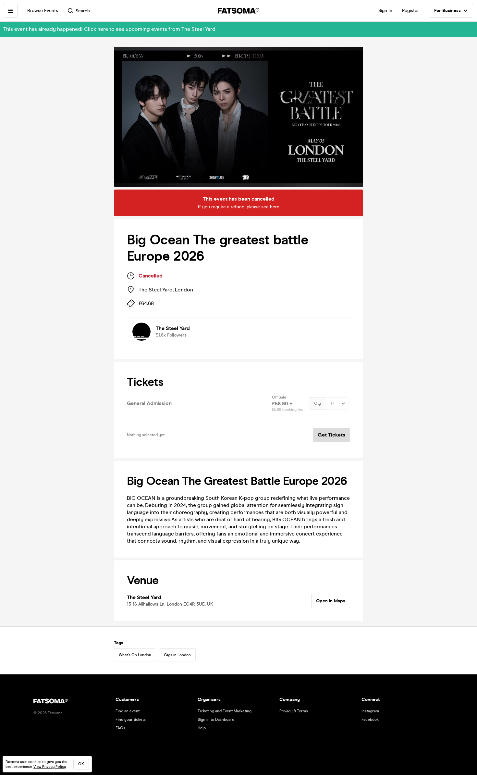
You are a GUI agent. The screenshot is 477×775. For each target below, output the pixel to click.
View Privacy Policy (49, 767)
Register (410, 10)
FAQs (120, 728)
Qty (317, 403)
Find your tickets (131, 719)
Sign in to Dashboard (216, 719)
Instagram (370, 711)
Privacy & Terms (293, 711)
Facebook (370, 719)
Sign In (385, 10)
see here (270, 207)
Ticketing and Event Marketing (224, 711)
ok (81, 764)
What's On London (135, 655)
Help (202, 728)
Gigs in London (177, 655)
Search (83, 11)
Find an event (128, 711)
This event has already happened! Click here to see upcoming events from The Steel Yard (109, 29)
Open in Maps (330, 601)
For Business (447, 10)
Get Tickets (331, 435)
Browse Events (42, 10)
